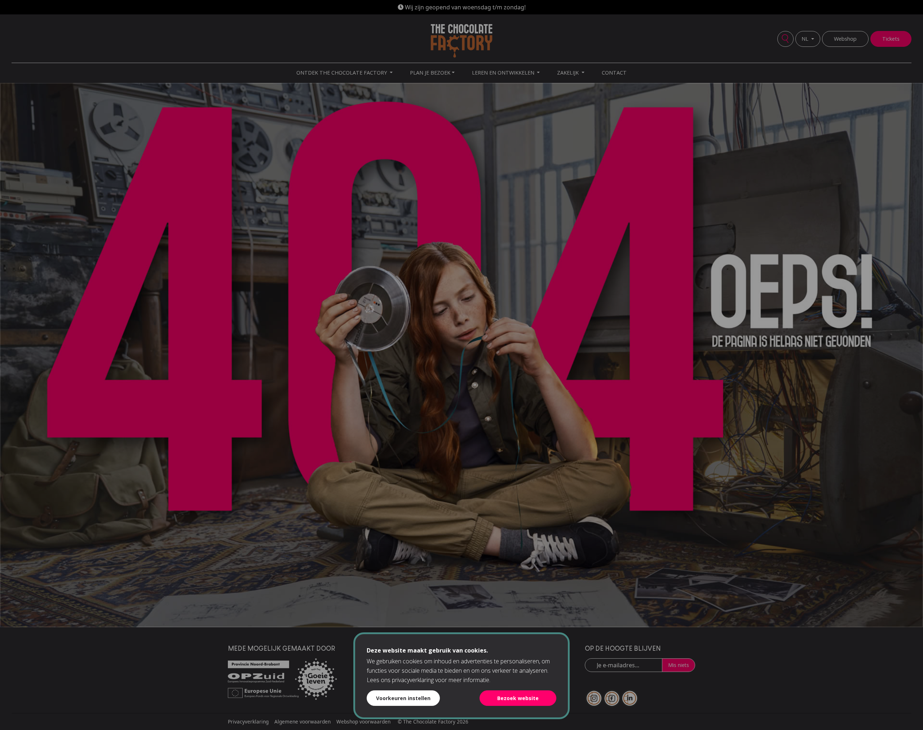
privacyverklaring (413, 680)
